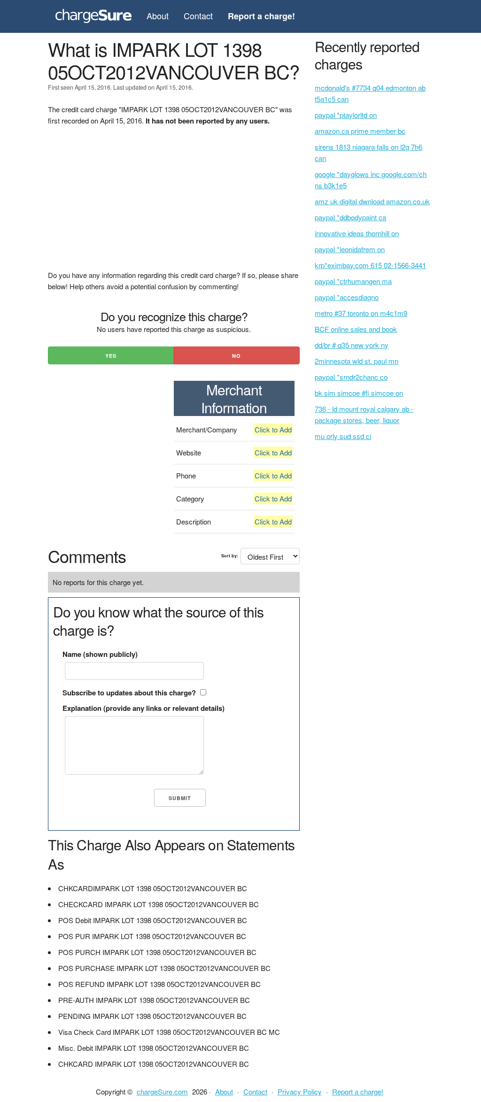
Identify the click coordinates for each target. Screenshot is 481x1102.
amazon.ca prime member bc (360, 131)
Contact (198, 15)
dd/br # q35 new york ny (351, 345)
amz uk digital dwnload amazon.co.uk (372, 201)
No (236, 355)
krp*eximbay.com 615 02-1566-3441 (370, 265)
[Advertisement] (173, 204)
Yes (110, 355)
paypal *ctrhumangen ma (353, 281)
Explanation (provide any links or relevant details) (143, 708)
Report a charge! (357, 1091)
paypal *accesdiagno (347, 297)
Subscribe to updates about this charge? (129, 692)
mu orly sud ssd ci (343, 436)
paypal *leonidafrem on (350, 249)
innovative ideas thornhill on (357, 233)
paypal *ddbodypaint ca (350, 217)
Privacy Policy (300, 1091)
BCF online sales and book (356, 329)
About (158, 15)
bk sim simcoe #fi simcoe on (359, 393)
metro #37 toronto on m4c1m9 (361, 313)
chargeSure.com (162, 1091)
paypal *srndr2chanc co (351, 377)
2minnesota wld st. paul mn (356, 361)
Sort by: (229, 556)
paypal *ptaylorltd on (346, 115)
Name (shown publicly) (100, 654)
